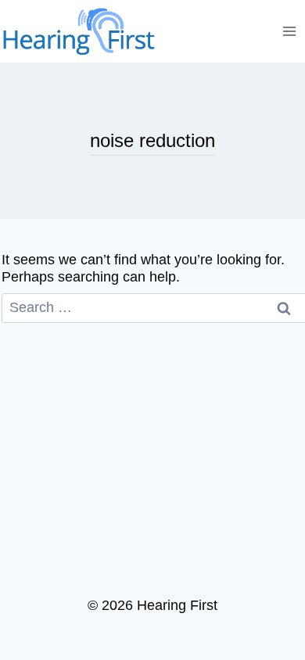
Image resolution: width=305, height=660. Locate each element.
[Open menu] (289, 31)
